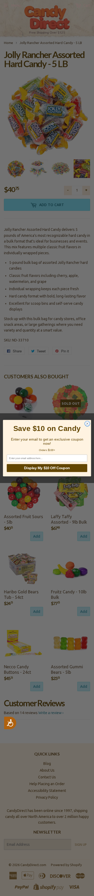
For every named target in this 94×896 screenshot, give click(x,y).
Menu (16, 5)
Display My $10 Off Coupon (47, 468)
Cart (86, 5)
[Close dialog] (87, 423)
